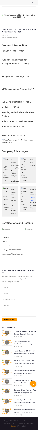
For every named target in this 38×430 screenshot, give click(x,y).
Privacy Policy (22, 426)
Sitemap (13, 426)
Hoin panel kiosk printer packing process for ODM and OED (24, 411)
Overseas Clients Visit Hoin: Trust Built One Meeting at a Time (25, 391)
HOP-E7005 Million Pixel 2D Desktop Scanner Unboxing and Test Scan (24, 342)
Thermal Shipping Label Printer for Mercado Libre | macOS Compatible (24, 372)
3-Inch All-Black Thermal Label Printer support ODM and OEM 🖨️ (24, 362)
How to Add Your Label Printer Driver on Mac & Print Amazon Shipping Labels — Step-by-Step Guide (25, 381)
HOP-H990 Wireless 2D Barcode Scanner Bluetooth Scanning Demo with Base (25, 333)
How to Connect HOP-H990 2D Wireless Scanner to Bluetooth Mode (24, 352)
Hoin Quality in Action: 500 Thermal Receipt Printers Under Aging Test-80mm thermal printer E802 (25, 401)
